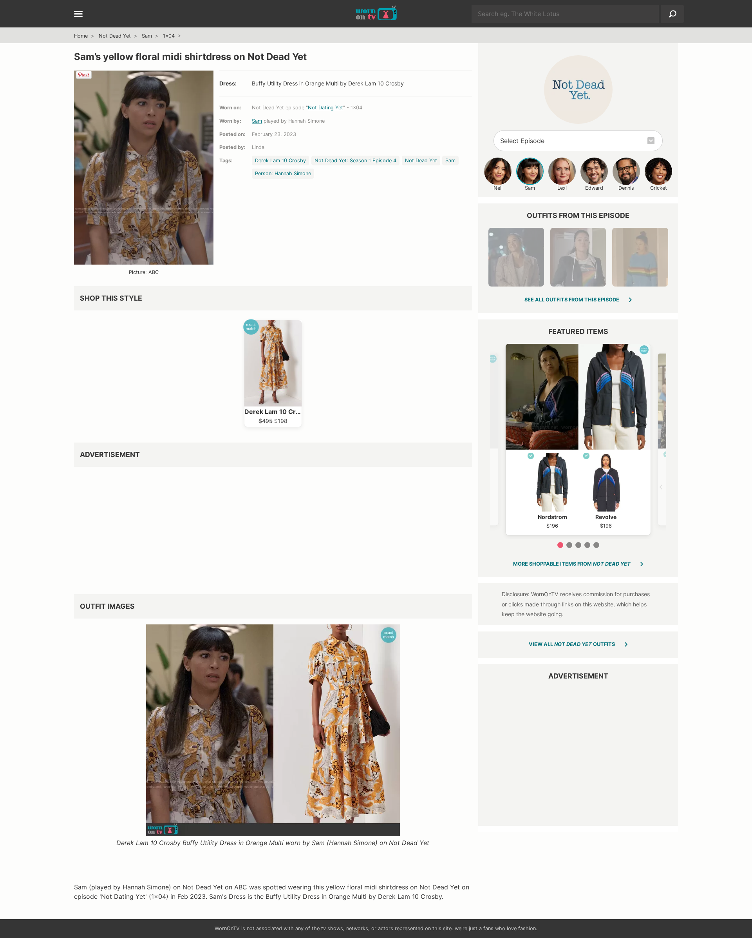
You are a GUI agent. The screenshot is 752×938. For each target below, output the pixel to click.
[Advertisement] (273, 527)
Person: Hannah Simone (283, 173)
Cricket (658, 188)
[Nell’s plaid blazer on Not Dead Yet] (516, 257)
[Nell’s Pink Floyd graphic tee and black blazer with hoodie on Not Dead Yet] (578, 257)
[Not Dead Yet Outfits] (578, 89)
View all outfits (572, 644)
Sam (147, 36)
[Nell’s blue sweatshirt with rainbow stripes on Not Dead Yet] (640, 257)
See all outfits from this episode (571, 300)
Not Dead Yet (115, 36)
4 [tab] (587, 545)
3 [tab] (578, 545)
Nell (498, 188)
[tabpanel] (578, 439)
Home (81, 36)
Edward (594, 188)
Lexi (562, 188)
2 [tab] (569, 545)
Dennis (626, 188)
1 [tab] (560, 545)
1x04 (169, 36)
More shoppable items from (572, 564)
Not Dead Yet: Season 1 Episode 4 (355, 160)
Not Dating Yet (325, 108)
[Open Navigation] (78, 14)
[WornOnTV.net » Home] (376, 13)
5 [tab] (596, 545)
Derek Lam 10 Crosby (280, 160)
